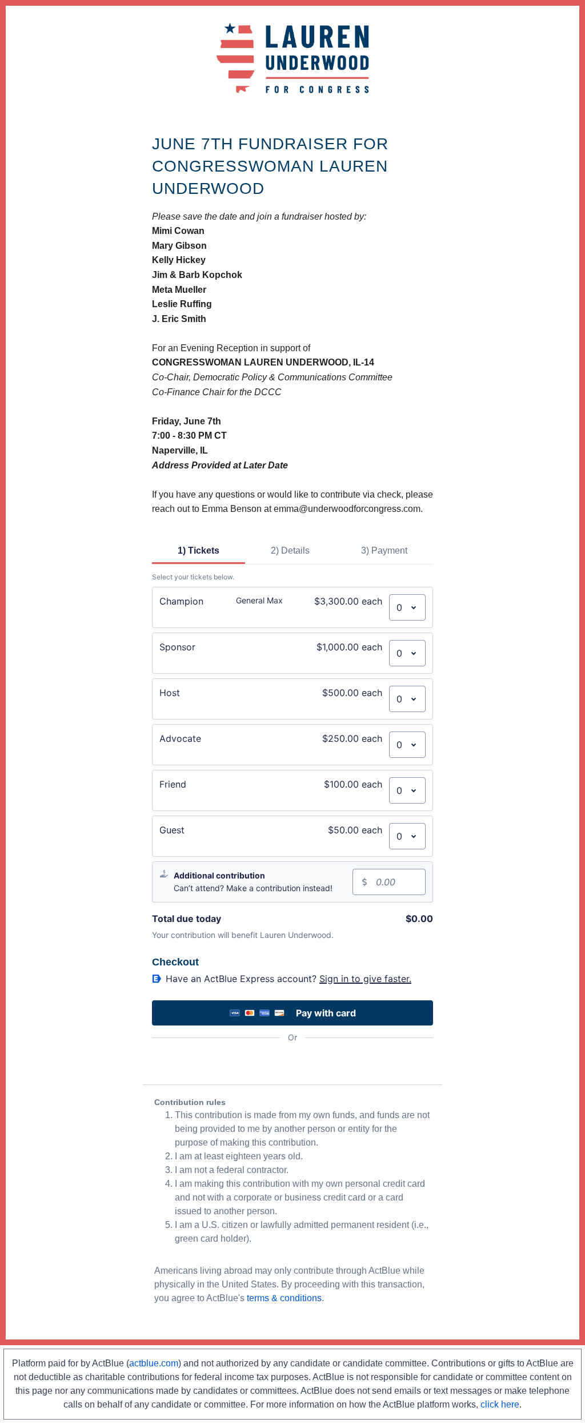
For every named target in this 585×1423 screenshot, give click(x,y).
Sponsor (177, 647)
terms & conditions (284, 1298)
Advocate (180, 738)
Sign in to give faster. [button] (365, 978)
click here (499, 1404)
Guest (172, 830)
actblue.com (153, 1363)
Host (169, 692)
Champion (181, 601)
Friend (172, 784)
